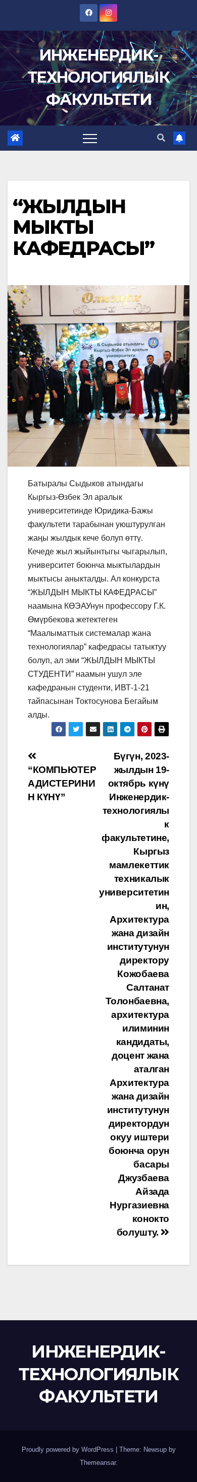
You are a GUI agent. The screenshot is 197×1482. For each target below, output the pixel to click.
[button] (161, 138)
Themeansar (98, 1462)
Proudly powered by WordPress (69, 1449)
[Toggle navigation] (90, 138)
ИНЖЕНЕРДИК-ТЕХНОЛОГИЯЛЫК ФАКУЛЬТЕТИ (98, 77)
